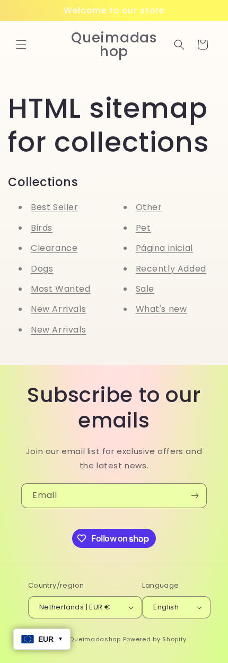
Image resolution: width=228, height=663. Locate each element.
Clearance (54, 248)
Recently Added (171, 269)
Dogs (42, 269)
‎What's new (161, 309)
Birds (41, 228)
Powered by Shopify (155, 639)
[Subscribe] (194, 495)
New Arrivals (58, 309)
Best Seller (54, 207)
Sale (145, 289)
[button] (21, 44)
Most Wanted (61, 289)
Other (149, 207)
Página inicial (164, 248)
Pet (143, 228)
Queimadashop (94, 639)
